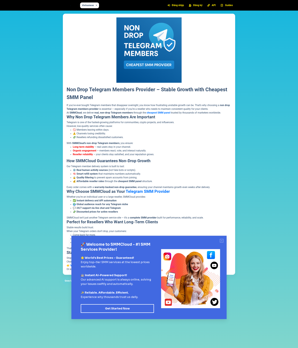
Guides (229, 5)
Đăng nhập (178, 5)
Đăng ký (197, 5)
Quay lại (69, 280)
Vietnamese (88, 5)
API (214, 5)
